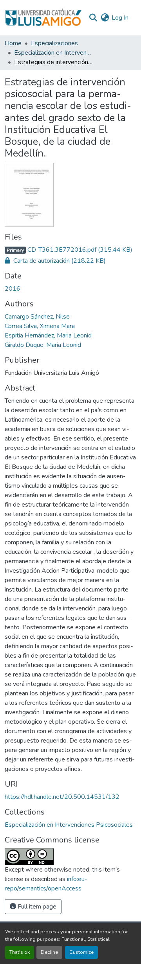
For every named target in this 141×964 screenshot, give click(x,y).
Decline (49, 952)
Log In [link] (120, 17)
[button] (43, 18)
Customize (81, 952)
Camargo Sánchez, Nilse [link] (37, 316)
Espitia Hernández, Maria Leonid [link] (48, 335)
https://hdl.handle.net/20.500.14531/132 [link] (62, 797)
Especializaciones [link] (54, 43)
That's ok (19, 952)
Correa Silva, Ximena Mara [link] (40, 326)
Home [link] (13, 43)
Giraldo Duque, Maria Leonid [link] (43, 345)
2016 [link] (12, 288)
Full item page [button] (36, 906)
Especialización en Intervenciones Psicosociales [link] (53, 52)
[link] (70, 249)
